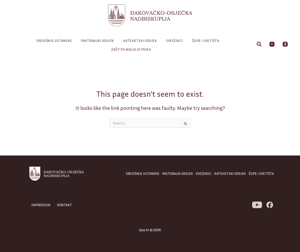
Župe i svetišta (205, 40)
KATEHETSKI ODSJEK (230, 173)
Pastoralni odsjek (97, 40)
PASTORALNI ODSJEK (177, 173)
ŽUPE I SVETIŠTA (261, 173)
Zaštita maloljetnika (131, 49)
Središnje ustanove (54, 40)
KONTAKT (64, 205)
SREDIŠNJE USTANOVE (142, 173)
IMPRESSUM (41, 205)
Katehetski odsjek (140, 40)
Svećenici (174, 40)
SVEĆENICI (203, 173)
